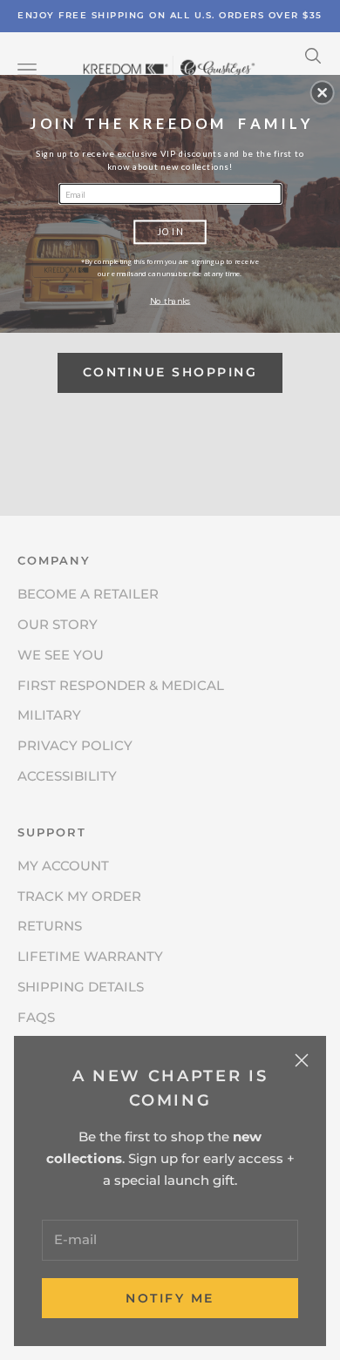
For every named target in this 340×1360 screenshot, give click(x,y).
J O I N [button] (170, 231)
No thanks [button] (170, 300)
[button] (322, 92)
